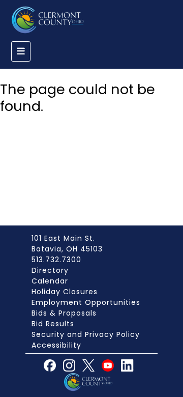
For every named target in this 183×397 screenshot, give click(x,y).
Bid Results (53, 324)
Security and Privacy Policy (86, 334)
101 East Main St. (63, 238)
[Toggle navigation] (20, 51)
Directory (50, 270)
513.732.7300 (56, 259)
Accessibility (56, 345)
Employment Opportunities (86, 302)
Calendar (50, 281)
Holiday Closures (65, 292)
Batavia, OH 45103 (67, 249)
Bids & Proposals (64, 313)
